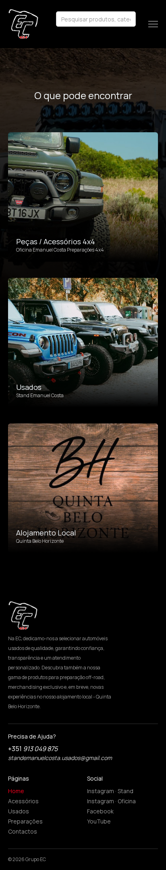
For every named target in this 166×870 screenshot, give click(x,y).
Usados (18, 811)
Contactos (22, 831)
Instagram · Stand (110, 791)
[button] (153, 24)
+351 (33, 748)
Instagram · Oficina (111, 801)
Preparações (25, 821)
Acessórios (23, 801)
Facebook (100, 811)
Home (16, 791)
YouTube (99, 821)
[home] (23, 23)
